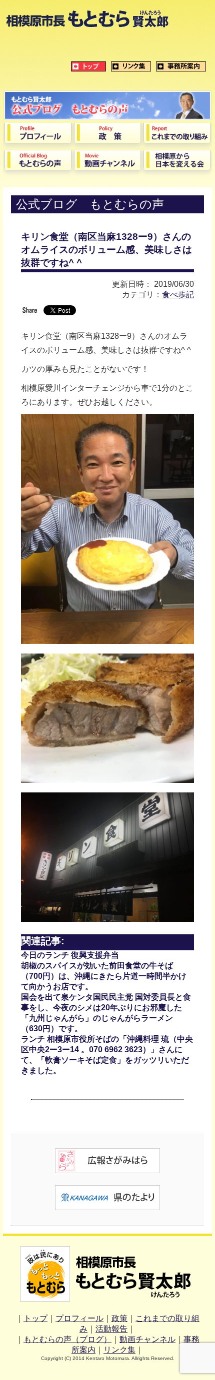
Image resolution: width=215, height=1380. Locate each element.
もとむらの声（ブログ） (68, 1339)
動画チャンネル (148, 1339)
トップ (36, 1318)
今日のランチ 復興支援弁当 (70, 955)
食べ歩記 (178, 294)
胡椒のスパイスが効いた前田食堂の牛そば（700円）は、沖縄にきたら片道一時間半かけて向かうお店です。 (103, 976)
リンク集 (120, 1350)
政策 (120, 1318)
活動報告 (112, 1329)
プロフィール (80, 1318)
